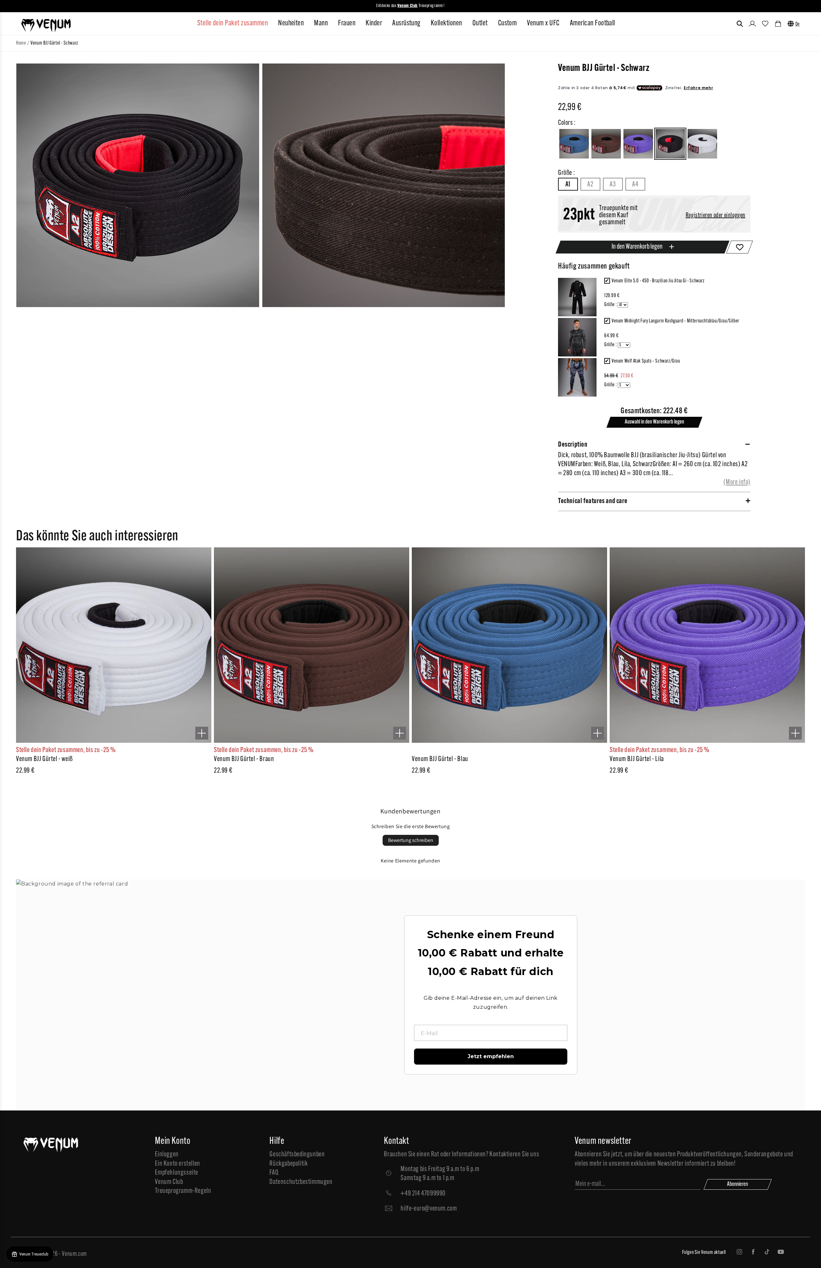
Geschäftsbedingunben (297, 1154)
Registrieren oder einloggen (715, 215)
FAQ (273, 1173)
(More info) (737, 482)
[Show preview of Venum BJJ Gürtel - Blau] (597, 733)
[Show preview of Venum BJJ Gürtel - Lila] (795, 733)
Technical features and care (592, 501)
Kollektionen (446, 23)
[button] (740, 24)
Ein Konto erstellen (177, 1164)
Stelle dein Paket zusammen (232, 23)
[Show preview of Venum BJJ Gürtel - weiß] (201, 733)
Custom (507, 23)
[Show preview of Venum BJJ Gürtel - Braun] (399, 733)
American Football (592, 23)
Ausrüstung (406, 23)
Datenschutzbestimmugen (300, 1182)
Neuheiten (291, 23)
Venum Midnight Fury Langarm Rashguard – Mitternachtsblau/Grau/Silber (675, 321)
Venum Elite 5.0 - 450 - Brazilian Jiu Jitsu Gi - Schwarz (658, 281)
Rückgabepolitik (288, 1164)
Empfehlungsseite (176, 1173)
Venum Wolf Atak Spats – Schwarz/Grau (646, 361)
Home (21, 43)
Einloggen (166, 1154)
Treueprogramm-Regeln (183, 1191)
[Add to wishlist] (739, 247)
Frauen (346, 23)
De (797, 24)
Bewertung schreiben (410, 840)
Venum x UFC (543, 23)
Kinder (374, 23)
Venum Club (169, 1182)
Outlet (480, 23)
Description (573, 445)
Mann (321, 23)
